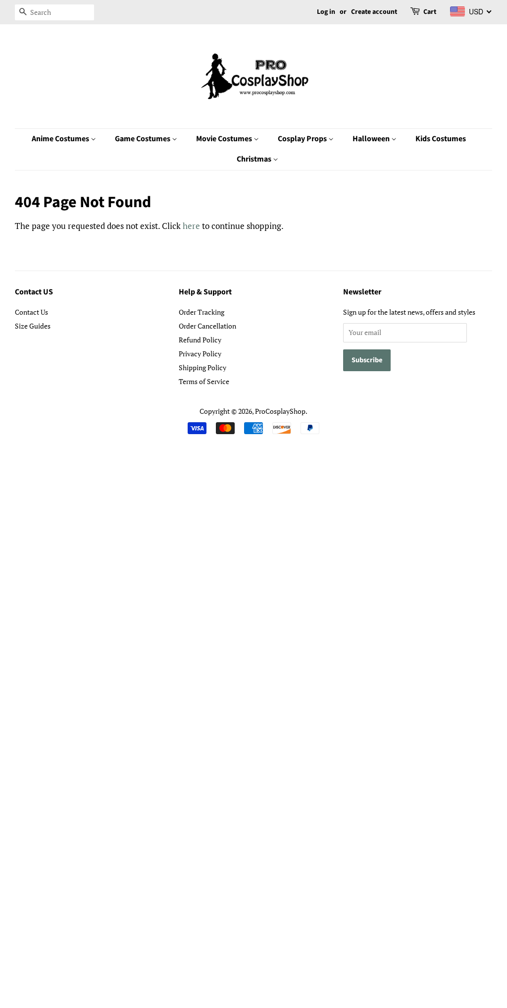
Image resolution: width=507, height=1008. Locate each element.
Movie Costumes (225, 138)
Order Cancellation (207, 326)
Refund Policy (200, 339)
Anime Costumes (61, 138)
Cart (429, 12)
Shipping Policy (202, 367)
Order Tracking (201, 312)
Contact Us (31, 312)
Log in (326, 12)
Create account (374, 12)
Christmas (255, 159)
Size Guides (33, 326)
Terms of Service (204, 381)
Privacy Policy (200, 353)
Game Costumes (143, 138)
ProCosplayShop (280, 411)
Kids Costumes (440, 138)
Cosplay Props (303, 138)
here (191, 225)
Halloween (372, 138)
